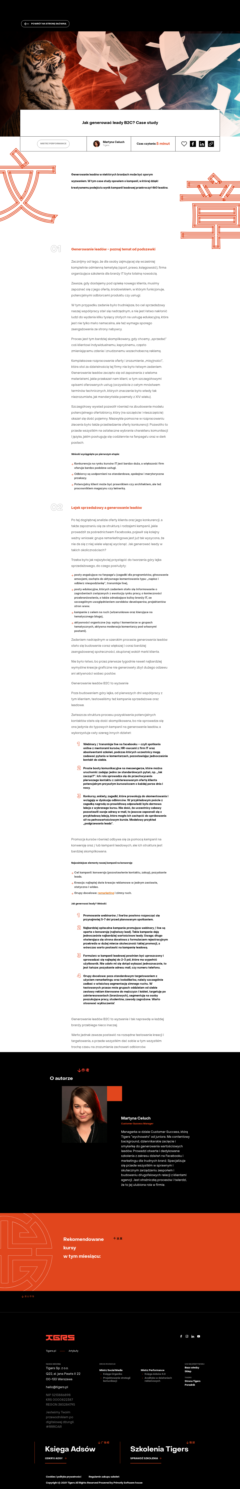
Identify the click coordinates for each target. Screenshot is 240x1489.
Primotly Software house (127, 1483)
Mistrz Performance (152, 1370)
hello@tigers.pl (57, 1387)
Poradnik (190, 1385)
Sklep (188, 1371)
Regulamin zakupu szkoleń (104, 1477)
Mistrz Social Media (110, 1370)
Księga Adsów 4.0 (155, 1374)
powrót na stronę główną (48, 24)
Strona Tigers (192, 1381)
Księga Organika (112, 1374)
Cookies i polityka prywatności (63, 1477)
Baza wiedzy (192, 1368)
